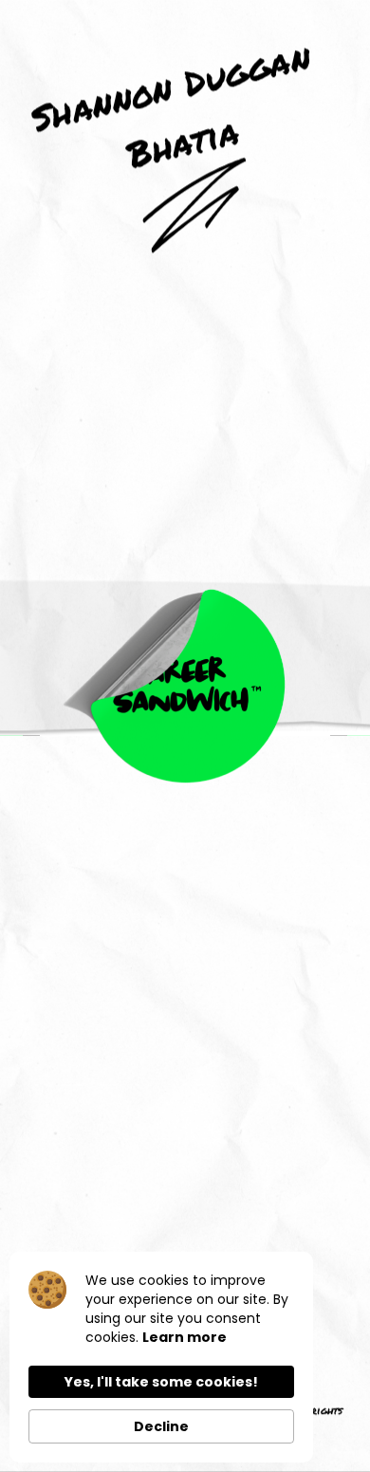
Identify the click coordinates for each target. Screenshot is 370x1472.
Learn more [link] (184, 1337)
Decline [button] (161, 1426)
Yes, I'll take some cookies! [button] (161, 1381)
